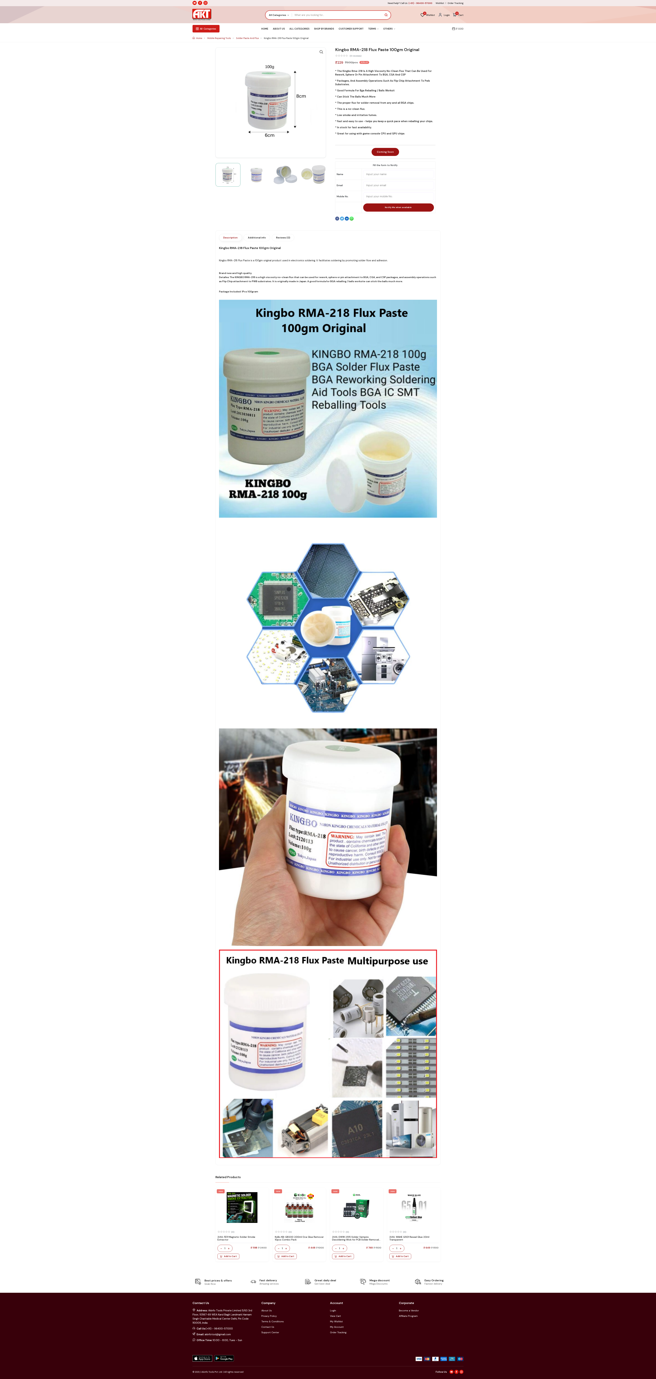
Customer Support (351, 28)
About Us (279, 28)
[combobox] (278, 15)
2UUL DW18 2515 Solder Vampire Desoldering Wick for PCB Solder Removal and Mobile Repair (355, 1239)
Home (264, 28)
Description (230, 237)
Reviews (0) (283, 237)
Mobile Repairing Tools (219, 38)
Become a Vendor (409, 1310)
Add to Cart (230, 1256)
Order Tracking (455, 3)
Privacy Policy (269, 1316)
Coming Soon (385, 151)
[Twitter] (342, 219)
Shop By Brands (324, 28)
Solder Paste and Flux (247, 38)
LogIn (333, 1310)
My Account (337, 1326)
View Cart (335, 1316)
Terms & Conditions (272, 1321)
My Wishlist (336, 1321)
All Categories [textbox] (277, 15)
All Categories (299, 28)
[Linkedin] (347, 219)
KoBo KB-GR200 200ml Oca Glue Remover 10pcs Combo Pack (299, 1238)
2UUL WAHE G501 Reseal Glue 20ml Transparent (409, 1238)
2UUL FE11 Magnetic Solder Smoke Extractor (236, 1238)
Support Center (270, 1332)
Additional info (257, 237)
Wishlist (440, 3)
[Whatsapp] (352, 219)
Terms (372, 28)
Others (388, 28)
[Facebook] (337, 219)
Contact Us (267, 1326)
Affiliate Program (408, 1316)
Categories (208, 28)
